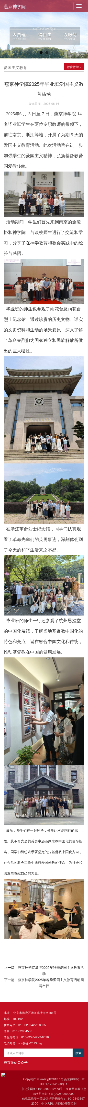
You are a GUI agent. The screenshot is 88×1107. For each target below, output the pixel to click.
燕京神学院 (15, 6)
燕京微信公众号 (16, 1062)
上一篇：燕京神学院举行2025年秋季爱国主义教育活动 (44, 970)
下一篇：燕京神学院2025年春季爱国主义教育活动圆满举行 (44, 982)
